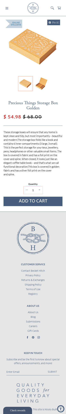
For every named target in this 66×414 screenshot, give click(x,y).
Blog (33, 317)
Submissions (33, 322)
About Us (33, 312)
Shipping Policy (33, 285)
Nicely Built (51, 409)
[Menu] (7, 8)
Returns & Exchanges (33, 280)
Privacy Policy (33, 275)
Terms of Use (33, 289)
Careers (33, 326)
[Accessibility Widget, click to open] (60, 408)
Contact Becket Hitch (33, 271)
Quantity (33, 184)
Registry (33, 294)
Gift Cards (33, 331)
